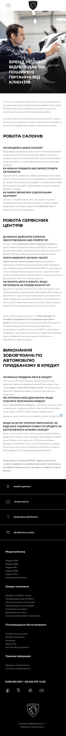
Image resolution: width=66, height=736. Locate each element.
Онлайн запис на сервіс (16, 633)
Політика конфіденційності (18, 668)
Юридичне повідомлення (17, 665)
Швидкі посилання (17, 586)
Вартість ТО (10, 643)
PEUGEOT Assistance (15, 637)
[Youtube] (41, 690)
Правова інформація (18, 656)
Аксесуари (10, 640)
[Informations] (61, 416)
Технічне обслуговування (17, 647)
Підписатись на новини (16, 609)
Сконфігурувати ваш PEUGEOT (19, 598)
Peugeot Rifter (11, 574)
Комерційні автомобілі (16, 577)
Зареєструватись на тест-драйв (19, 605)
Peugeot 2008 (11, 560)
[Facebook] (7, 690)
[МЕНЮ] (8, 5)
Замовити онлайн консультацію (20, 602)
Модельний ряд (15, 552)
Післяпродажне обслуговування (25, 625)
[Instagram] (30, 690)
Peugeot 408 (11, 567)
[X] (19, 690)
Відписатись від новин (15, 612)
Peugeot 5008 (11, 570)
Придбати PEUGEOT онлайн (18, 595)
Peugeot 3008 (11, 564)
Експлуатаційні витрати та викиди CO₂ (23, 615)
